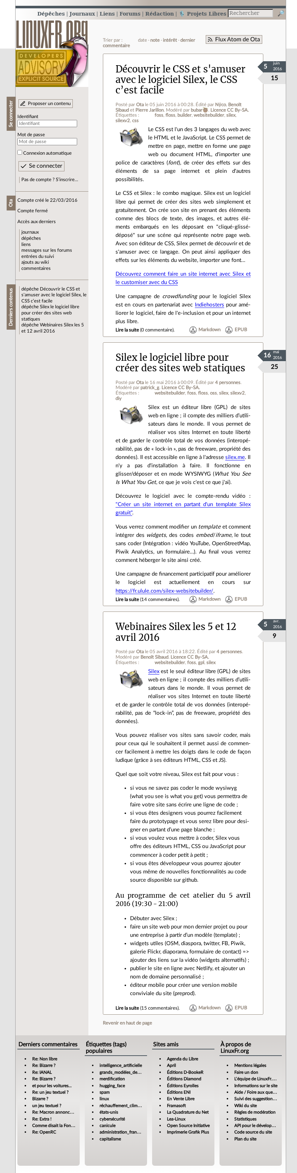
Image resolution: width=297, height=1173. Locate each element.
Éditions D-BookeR (185, 1072)
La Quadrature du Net (188, 1112)
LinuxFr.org (52, 49)
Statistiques (245, 1119)
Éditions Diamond (184, 1079)
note (155, 40)
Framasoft (176, 1105)
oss (213, 393)
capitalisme (110, 1139)
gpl (201, 662)
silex (230, 115)
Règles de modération (255, 1112)
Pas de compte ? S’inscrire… (49, 180)
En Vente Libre (180, 1099)
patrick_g (150, 387)
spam (105, 1092)
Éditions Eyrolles (182, 1086)
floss (170, 115)
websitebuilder (209, 115)
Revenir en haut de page (127, 1023)
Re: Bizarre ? (43, 1065)
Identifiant (27, 116)
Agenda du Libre (182, 1059)
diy (119, 398)
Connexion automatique (47, 153)
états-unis (109, 1112)
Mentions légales (250, 1065)
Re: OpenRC (44, 1132)
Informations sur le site (255, 1086)
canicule (108, 1125)
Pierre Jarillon (149, 110)
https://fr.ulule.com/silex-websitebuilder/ (164, 591)
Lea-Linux (176, 1119)
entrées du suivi (37, 256)
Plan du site (245, 1139)
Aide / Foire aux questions (259, 1092)
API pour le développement (260, 1125)
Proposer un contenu (49, 103)
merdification (112, 1079)
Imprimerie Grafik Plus (188, 1132)
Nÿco (220, 105)
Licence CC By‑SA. (229, 110)
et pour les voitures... (52, 1086)
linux (104, 1099)
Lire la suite (127, 330)
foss (159, 115)
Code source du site (253, 1132)
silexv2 (123, 120)
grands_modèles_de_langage (127, 1072)
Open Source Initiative (188, 1125)
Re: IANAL (42, 1072)
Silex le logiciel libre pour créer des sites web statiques (50, 313)
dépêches (31, 238)
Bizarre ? (40, 1099)
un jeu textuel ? (46, 1105)
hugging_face (112, 1086)
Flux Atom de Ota (237, 39)
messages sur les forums (46, 250)
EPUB (241, 330)
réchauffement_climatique (125, 1105)
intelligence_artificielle (121, 1065)
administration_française (123, 1132)
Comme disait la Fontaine (56, 1125)
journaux (30, 232)
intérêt (170, 40)
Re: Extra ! (41, 1119)
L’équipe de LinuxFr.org (256, 1079)
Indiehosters (209, 305)
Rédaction (159, 14)
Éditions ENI (179, 1092)
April (171, 1065)
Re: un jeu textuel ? (50, 1092)
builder (184, 115)
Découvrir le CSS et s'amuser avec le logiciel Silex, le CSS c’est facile (54, 295)
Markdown (209, 330)
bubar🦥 (199, 110)
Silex (153, 671)
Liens (107, 14)
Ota (140, 105)
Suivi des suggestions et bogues (264, 1099)
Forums (130, 14)
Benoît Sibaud (154, 657)
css (135, 120)
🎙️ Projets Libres (202, 14)
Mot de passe (31, 135)
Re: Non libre (44, 1059)
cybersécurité (112, 1119)
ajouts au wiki (35, 262)
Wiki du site (245, 1105)
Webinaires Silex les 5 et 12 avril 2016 (176, 632)
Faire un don (246, 1072)
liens (26, 244)
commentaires (36, 268)
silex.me (235, 457)
